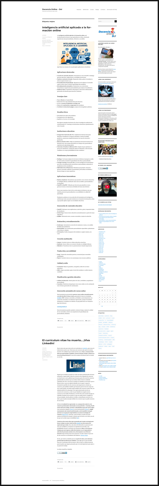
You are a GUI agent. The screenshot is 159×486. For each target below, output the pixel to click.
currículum (48, 351)
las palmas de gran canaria (104, 337)
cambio (43, 351)
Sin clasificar (101, 279)
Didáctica (101, 262)
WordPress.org (102, 379)
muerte (50, 356)
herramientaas (50, 41)
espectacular (47, 355)
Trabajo (97, 9)
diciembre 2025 (102, 231)
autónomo (107, 315)
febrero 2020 (101, 243)
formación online (102, 331)
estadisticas (112, 326)
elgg (99, 326)
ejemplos (49, 40)
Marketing (44, 349)
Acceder (100, 376)
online (104, 344)
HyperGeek (65, 414)
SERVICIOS (85, 9)
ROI (78, 418)
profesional (101, 346)
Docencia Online (102, 264)
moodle (110, 341)
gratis (112, 331)
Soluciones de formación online (104, 83)
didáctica (110, 322)
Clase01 (72, 409)
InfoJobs (79, 423)
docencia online (107, 324)
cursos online (101, 320)
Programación (102, 277)
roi (42, 358)
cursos (113, 318)
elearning (44, 41)
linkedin (44, 356)
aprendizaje (101, 315)
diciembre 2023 (102, 238)
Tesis (100, 281)
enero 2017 (101, 247)
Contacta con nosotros (102, 104)
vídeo (113, 346)
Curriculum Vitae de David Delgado (105, 204)
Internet (110, 335)
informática (105, 333)
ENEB (108, 326)
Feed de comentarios (103, 378)
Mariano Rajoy (84, 435)
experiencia (101, 328)
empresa (103, 326)
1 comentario (44, 359)
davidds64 (44, 354)
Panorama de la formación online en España (107, 216)
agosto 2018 (101, 244)
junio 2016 (101, 250)
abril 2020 (101, 240)
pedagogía (109, 344)
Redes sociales (102, 278)
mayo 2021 (101, 239)
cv (105, 320)
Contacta (103, 9)
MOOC (106, 341)
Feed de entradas (102, 377)
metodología (101, 341)
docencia (100, 324)
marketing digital (107, 339)
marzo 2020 (101, 242)
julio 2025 (101, 234)
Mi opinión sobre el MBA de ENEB (109, 365)
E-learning (44, 37)
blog (111, 315)
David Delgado (102, 363)
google (108, 331)
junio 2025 (101, 235)
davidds (50, 352)
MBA (100, 274)
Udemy (86, 409)
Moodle (100, 275)
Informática (101, 270)
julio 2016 (101, 248)
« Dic (102, 306)
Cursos (92, 9)
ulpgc (109, 346)
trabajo (105, 346)
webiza (100, 348)
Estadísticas (101, 269)
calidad (100, 318)
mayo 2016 (101, 251)
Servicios (112, 97)
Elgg (100, 266)
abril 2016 (101, 252)
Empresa (101, 268)
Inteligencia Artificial (46, 42)
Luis (100, 367)
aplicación (44, 40)
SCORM (59, 298)
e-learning (113, 324)
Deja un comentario (46, 45)
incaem (100, 333)
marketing (101, 339)
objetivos (100, 344)
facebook (106, 328)
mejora (43, 43)
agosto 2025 (101, 233)
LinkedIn (85, 348)
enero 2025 (101, 237)
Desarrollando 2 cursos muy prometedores (107, 220)
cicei (104, 318)
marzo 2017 (101, 246)
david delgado (45, 352)
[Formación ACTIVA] (112, 9)
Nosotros (79, 9)
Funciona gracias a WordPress (58, 480)
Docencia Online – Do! (52, 9)
